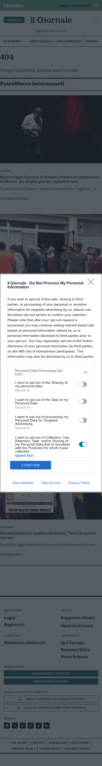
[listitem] (51, 372)
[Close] (92, 283)
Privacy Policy (79, 483)
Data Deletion (23, 483)
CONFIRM (31, 465)
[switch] (83, 384)
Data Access (51, 483)
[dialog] (51, 383)
